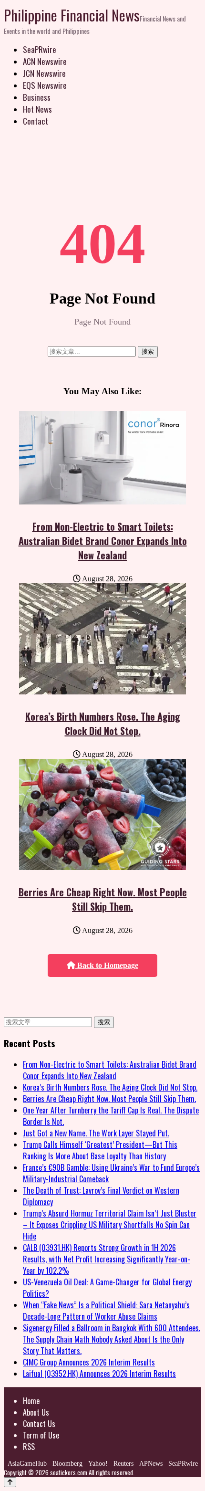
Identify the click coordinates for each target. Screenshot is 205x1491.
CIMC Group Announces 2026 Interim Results (89, 1362)
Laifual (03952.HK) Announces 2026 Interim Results (99, 1373)
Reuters (123, 1463)
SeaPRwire (39, 49)
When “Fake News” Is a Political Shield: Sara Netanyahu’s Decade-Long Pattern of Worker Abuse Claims (106, 1310)
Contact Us (39, 1423)
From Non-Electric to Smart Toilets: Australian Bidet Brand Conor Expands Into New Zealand (103, 540)
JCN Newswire (44, 73)
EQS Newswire (45, 85)
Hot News (37, 109)
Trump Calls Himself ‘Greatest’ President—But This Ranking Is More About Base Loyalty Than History (100, 1150)
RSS (29, 1446)
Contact (35, 121)
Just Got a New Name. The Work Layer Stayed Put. (96, 1133)
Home (31, 1401)
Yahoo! (98, 1463)
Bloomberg (67, 1463)
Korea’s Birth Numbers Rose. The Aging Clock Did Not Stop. (102, 723)
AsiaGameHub (27, 1463)
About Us (36, 1412)
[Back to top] (10, 1482)
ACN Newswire (45, 61)
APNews (151, 1463)
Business (37, 97)
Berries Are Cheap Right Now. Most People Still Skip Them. (103, 899)
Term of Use (41, 1435)
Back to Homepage (106, 965)
